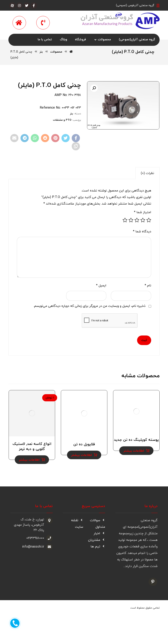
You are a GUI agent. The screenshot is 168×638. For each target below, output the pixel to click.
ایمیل (101, 285)
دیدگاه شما (142, 231)
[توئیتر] (26, 5)
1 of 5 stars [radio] (148, 220)
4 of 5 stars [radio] (130, 220)
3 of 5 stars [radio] (136, 220)
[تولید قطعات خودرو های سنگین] (119, 21)
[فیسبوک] (34, 5)
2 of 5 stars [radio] (142, 220)
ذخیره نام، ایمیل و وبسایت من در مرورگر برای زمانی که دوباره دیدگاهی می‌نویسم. (89, 306)
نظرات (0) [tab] (147, 173)
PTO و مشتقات (62, 120)
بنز (71, 114)
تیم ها (95, 546)
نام (148, 285)
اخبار (97, 533)
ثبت (144, 340)
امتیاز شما (142, 212)
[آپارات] (12, 5)
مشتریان (94, 540)
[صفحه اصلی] (71, 52)
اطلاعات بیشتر (133, 451)
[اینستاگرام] (19, 5)
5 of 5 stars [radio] (125, 220)
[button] (94, 88)
